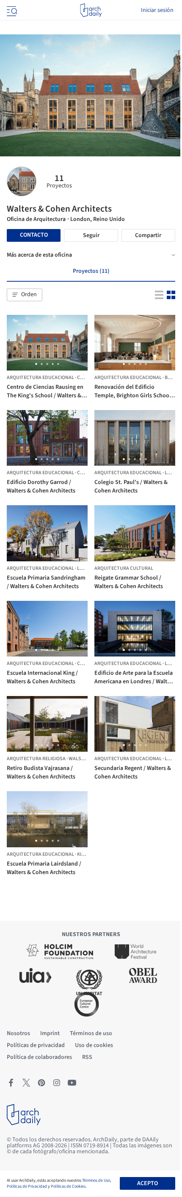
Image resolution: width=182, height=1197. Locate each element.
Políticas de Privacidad (27, 1186)
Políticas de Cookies (68, 1186)
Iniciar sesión (157, 10)
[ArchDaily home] (91, 10)
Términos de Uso (96, 1180)
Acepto (147, 1183)
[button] (24, 295)
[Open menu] (11, 10)
